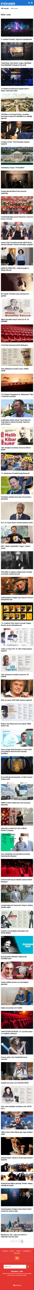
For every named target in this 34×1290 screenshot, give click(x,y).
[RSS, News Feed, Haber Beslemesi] (17, 1258)
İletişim (18, 1251)
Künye (12, 1251)
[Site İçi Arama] (29, 2)
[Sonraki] (22, 1241)
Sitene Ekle (17, 1253)
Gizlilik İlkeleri (26, 1251)
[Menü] (31, 2)
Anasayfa (6, 8)
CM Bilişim (18, 1285)
